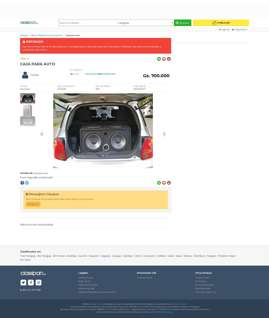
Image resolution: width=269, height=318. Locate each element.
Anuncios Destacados (204, 285)
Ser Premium (200, 281)
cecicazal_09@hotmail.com (100, 73)
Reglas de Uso (84, 281)
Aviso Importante (202, 288)
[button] (221, 23)
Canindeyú (127, 255)
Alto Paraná (59, 255)
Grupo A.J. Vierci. (179, 304)
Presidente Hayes (227, 255)
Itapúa (179, 255)
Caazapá (116, 255)
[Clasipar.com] (29, 22)
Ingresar (226, 29)
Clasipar (24, 35)
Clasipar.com (95, 304)
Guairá (171, 255)
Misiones (188, 255)
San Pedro (25, 259)
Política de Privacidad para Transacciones (96, 292)
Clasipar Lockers (202, 277)
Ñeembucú (199, 255)
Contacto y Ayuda (144, 277)
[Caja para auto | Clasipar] (27, 94)
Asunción (82, 255)
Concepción (149, 255)
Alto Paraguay (44, 255)
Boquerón (94, 255)
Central (138, 255)
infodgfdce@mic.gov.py (162, 312)
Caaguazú (106, 255)
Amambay (71, 255)
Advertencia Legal (86, 288)
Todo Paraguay (28, 255)
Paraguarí (211, 255)
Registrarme (241, 29)
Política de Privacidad (87, 285)
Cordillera (161, 255)
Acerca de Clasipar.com (205, 292)
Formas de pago (85, 277)
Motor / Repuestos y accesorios (47, 35)
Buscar (184, 23)
